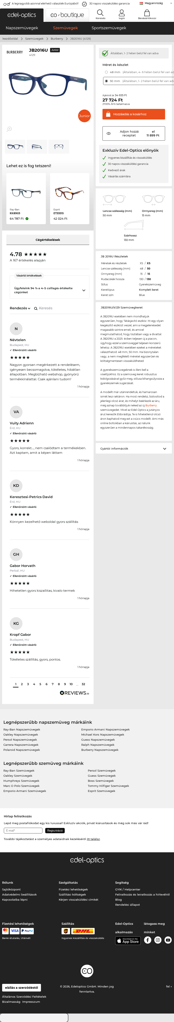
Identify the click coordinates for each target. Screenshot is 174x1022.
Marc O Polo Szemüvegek (21, 785)
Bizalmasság (11, 1001)
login (122, 18)
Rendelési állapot (127, 904)
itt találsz (93, 839)
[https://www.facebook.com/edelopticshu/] (147, 940)
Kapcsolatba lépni (15, 899)
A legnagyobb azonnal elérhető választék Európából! (45, 3)
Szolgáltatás (68, 883)
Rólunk (7, 883)
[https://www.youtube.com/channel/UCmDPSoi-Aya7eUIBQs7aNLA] (168, 940)
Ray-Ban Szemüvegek (18, 770)
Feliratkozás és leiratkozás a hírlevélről (142, 894)
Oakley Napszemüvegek (20, 734)
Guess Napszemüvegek (98, 739)
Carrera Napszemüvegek (20, 744)
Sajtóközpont (11, 889)
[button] (22, 15)
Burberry (57, 38)
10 (71, 684)
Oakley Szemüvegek (17, 775)
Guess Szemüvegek (102, 775)
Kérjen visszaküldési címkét (78, 899)
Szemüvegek (34, 38)
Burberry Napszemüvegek (99, 749)
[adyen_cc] (5, 931)
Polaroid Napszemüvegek (21, 749)
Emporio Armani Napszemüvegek (105, 729)
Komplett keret (149, 289)
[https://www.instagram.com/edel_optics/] (157, 940)
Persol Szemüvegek (102, 770)
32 (83, 684)
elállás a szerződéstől (21, 988)
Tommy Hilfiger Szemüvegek (108, 785)
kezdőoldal (10, 38)
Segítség (122, 883)
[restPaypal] (27, 931)
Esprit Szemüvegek (101, 791)
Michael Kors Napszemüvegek (102, 734)
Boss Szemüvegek (101, 780)
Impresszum (31, 1001)
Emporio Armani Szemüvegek (24, 791)
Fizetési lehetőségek (73, 889)
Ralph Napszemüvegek (97, 744)
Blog (118, 899)
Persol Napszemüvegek (20, 739)
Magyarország (154, 3)
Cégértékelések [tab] (48, 240)
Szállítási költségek (72, 894)
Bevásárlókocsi (147, 18)
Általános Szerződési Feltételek (24, 996)
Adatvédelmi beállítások (19, 894)
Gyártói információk (114, 448)
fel (168, 986)
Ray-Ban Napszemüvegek (21, 729)
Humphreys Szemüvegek (21, 780)
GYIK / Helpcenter (127, 889)
